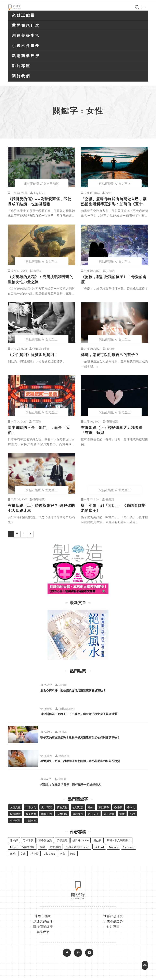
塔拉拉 (35, 854)
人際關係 (62, 814)
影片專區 (21, 66)
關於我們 (21, 76)
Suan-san (128, 847)
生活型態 (31, 821)
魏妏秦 (37, 271)
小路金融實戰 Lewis (77, 847)
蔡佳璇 (63, 685)
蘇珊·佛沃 (112, 421)
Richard (99, 847)
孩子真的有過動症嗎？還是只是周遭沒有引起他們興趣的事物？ (80, 737)
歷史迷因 (55, 847)
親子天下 (93, 814)
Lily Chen (39, 193)
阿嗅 (73, 854)
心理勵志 (78, 807)
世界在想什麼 (26, 26)
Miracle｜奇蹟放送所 (22, 847)
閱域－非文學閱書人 (118, 840)
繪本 (90, 807)
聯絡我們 (43, 932)
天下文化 (31, 807)
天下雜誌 (46, 807)
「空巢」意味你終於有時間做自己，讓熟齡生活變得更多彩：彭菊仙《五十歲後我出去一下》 (114, 204)
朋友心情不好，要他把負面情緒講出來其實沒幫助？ (73, 690)
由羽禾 (111, 271)
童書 (122, 814)
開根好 (14, 840)
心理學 (118, 807)
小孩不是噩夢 (26, 46)
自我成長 (78, 814)
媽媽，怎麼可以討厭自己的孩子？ (110, 355)
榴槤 (42, 847)
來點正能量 (23, 15)
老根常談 (64, 756)
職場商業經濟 (26, 56)
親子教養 (31, 814)
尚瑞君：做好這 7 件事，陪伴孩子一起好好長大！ (72, 784)
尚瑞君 (62, 779)
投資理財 (15, 814)
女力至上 (124, 184)
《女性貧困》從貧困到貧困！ (33, 355)
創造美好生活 (26, 36)
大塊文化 (15, 807)
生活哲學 (15, 821)
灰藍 (62, 854)
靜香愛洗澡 (45, 840)
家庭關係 (104, 807)
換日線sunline (41, 349)
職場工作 (46, 814)
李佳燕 (62, 732)
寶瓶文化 (62, 807)
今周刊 (131, 807)
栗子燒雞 (62, 840)
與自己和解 (51, 184)
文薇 (109, 193)
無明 (12, 854)
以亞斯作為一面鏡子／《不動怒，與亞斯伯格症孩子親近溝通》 (80, 714)
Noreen (113, 847)
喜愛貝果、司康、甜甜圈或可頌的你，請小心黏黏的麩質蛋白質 (80, 761)
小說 (132, 814)
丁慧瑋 (37, 421)
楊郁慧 (110, 499)
